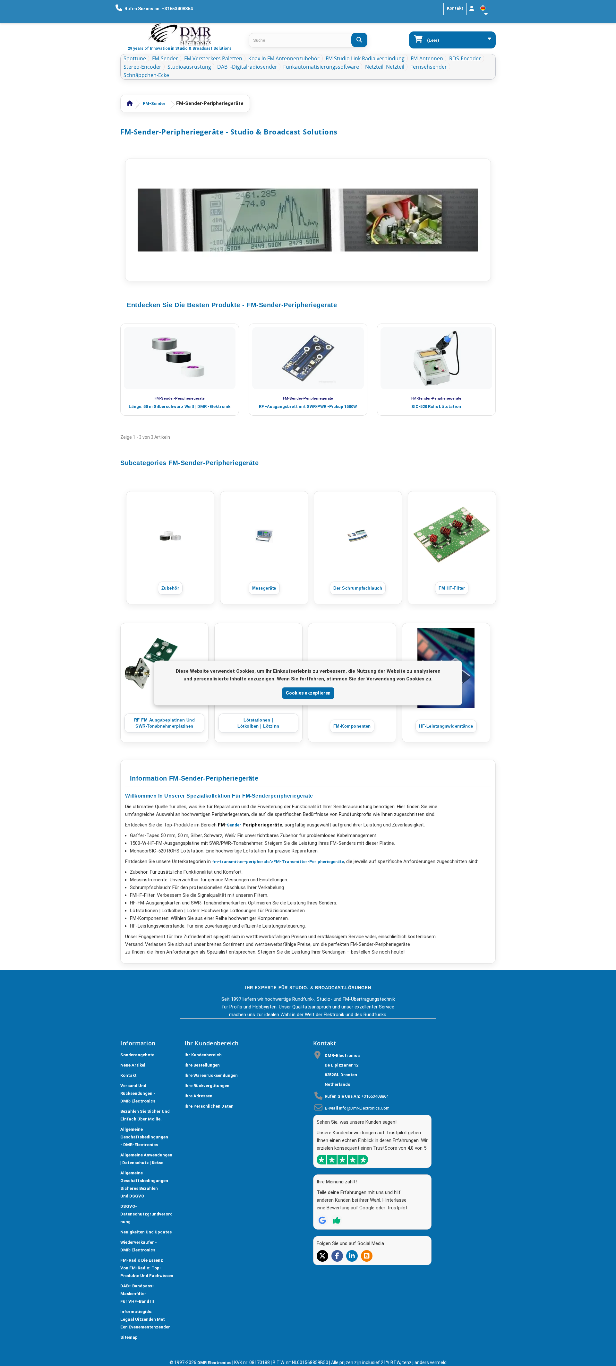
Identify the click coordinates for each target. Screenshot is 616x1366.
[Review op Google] (322, 1220)
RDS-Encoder (465, 58)
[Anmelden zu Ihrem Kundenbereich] (472, 9)
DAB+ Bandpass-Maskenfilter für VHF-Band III (137, 1294)
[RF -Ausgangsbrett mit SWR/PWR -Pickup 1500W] (308, 358)
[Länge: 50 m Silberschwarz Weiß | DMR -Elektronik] (179, 358)
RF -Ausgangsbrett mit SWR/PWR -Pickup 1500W (308, 406)
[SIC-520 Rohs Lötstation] (436, 358)
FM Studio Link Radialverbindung (365, 58)
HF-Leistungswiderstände (446, 725)
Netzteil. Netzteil (384, 66)
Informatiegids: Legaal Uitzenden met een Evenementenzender (145, 1319)
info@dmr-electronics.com (364, 1108)
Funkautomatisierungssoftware (321, 66)
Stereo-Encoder (142, 66)
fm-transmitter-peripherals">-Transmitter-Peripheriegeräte (278, 861)
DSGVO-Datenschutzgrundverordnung (146, 1214)
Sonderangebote (137, 1054)
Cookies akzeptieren (308, 693)
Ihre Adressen (198, 1096)
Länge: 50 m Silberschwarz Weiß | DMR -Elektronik (179, 406)
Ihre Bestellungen (202, 1065)
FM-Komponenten (352, 725)
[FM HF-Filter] (452, 536)
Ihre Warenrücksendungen (211, 1075)
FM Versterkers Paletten (213, 58)
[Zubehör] (170, 536)
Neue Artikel (132, 1065)
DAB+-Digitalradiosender (247, 66)
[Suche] (359, 40)
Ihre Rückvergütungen (206, 1085)
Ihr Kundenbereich (203, 1054)
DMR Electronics (214, 1362)
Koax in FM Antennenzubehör (284, 58)
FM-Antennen (427, 58)
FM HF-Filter (452, 588)
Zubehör (170, 588)
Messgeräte (264, 588)
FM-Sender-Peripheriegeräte (180, 398)
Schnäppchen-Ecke (146, 75)
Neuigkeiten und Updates (146, 1232)
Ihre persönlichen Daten (209, 1106)
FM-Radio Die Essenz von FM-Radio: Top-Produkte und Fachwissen (146, 1268)
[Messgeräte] (264, 536)
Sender (234, 825)
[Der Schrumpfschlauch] (358, 536)
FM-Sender (165, 58)
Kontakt (455, 8)
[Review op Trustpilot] (336, 1220)
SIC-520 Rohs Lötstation (436, 406)
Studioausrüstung (189, 66)
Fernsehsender (428, 66)
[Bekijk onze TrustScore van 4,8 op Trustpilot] (342, 1159)
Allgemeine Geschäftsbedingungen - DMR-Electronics (144, 1137)
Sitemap (129, 1337)
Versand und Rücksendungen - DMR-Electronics (137, 1093)
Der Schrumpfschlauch (357, 588)
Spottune (135, 58)
